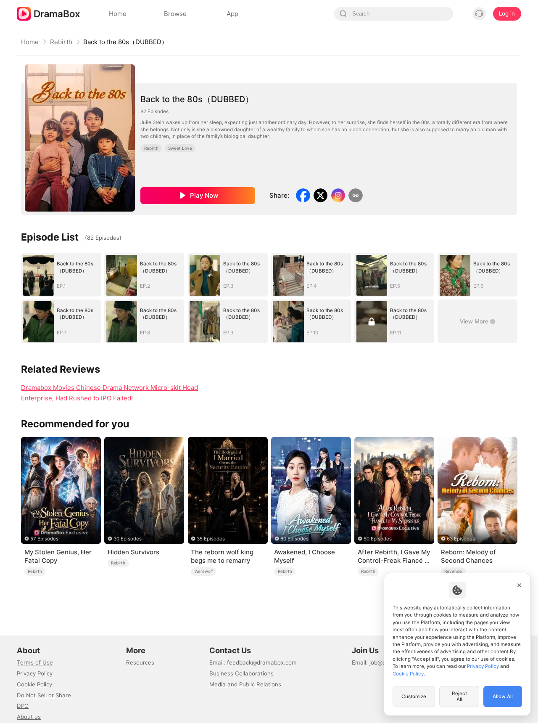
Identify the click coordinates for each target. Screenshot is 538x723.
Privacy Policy (35, 673)
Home (30, 42)
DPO (23, 705)
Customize (413, 696)
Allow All (503, 696)
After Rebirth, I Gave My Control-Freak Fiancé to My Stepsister (394, 556)
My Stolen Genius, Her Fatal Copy (58, 556)
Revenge (453, 571)
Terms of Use (35, 662)
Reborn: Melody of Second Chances (468, 556)
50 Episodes (378, 539)
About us (29, 716)
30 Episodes (127, 539)
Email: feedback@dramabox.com (253, 662)
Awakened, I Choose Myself (304, 556)
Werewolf (204, 571)
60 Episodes (294, 539)
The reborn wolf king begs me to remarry (222, 556)
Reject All (459, 696)
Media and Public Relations (245, 684)
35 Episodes (211, 539)
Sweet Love (180, 148)
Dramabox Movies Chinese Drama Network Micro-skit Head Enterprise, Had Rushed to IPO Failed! (109, 393)
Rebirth (61, 42)
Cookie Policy (34, 684)
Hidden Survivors (133, 552)
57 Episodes (44, 539)
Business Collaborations (241, 673)
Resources (140, 662)
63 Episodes (461, 539)
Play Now (204, 195)
